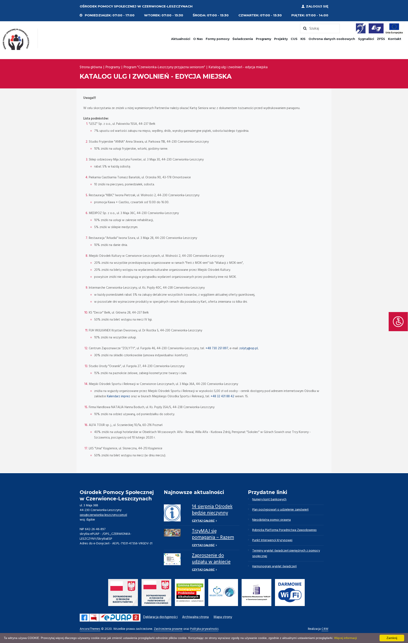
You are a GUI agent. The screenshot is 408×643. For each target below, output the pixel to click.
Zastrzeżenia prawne (168, 629)
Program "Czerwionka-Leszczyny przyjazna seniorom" (164, 67)
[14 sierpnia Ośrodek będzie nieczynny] (172, 512)
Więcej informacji (345, 638)
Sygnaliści (366, 39)
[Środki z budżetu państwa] (123, 593)
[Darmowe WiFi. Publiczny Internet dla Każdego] (290, 593)
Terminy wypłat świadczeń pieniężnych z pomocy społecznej (286, 553)
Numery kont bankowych (269, 499)
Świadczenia (242, 39)
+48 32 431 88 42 (222, 396)
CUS (294, 39)
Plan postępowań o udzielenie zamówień (280, 509)
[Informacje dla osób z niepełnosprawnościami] (361, 28)
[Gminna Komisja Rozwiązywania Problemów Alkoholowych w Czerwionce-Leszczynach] (190, 593)
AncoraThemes (90, 629)
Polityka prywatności (204, 629)
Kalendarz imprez (118, 396)
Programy (263, 39)
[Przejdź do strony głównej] (16, 39)
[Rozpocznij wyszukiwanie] (320, 28)
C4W (325, 629)
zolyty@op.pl (248, 348)
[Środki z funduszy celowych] (156, 593)
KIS (303, 39)
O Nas (198, 39)
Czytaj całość (203, 520)
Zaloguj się (317, 6)
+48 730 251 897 (216, 348)
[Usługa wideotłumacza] (376, 28)
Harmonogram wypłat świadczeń (274, 566)
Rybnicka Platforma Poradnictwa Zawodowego (284, 530)
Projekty (281, 39)
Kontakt (394, 39)
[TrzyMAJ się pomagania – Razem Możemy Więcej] (172, 533)
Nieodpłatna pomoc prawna (271, 519)
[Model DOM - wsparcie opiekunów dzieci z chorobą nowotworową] (223, 593)
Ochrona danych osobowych (332, 39)
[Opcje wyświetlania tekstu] (398, 321)
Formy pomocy (218, 39)
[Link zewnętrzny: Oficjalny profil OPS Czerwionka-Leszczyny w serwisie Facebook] (84, 618)
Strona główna (91, 67)
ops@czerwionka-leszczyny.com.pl (103, 515)
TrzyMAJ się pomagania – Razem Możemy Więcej (213, 537)
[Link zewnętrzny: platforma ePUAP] (119, 618)
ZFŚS (381, 39)
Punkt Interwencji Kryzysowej (272, 540)
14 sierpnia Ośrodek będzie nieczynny (212, 510)
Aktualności (180, 39)
